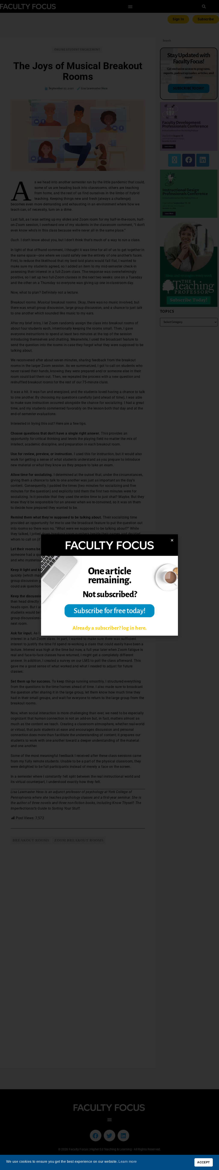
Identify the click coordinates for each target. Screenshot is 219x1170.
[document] (109, 585)
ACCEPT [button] (203, 1162)
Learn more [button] (127, 1161)
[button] (172, 540)
